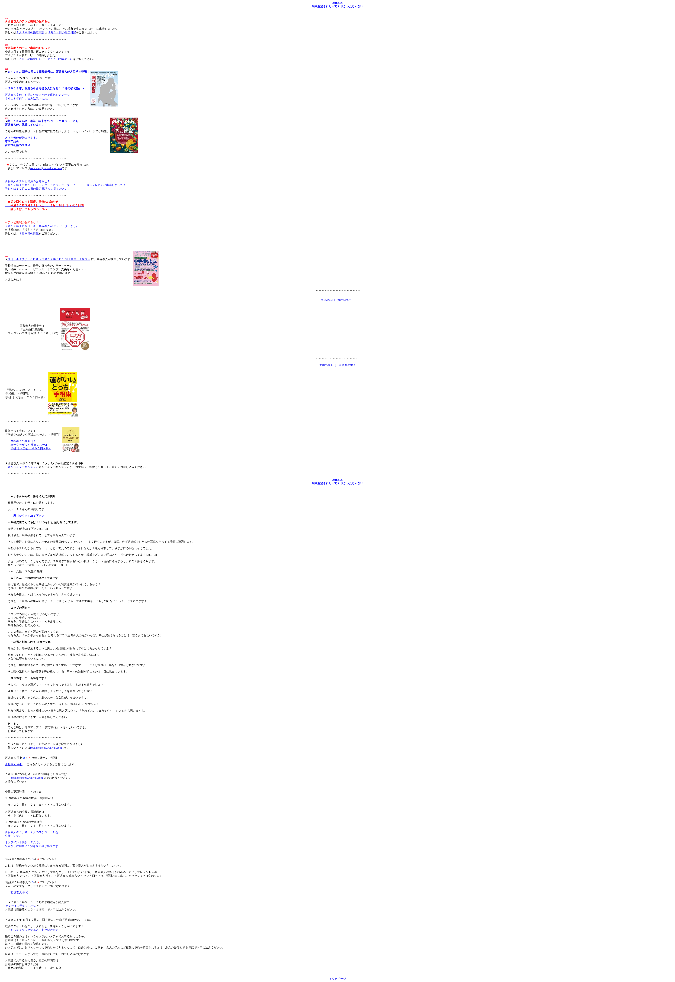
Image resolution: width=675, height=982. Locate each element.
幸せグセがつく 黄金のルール (29, 444)
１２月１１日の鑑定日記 (31, 188)
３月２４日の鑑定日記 (62, 32)
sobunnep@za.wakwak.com (46, 168)
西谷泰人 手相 (13, 764)
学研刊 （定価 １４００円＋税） (31, 448)
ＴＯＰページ (337, 978)
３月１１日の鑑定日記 (59, 58)
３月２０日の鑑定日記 (30, 32)
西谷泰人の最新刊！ (23, 441)
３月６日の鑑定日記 (28, 58)
